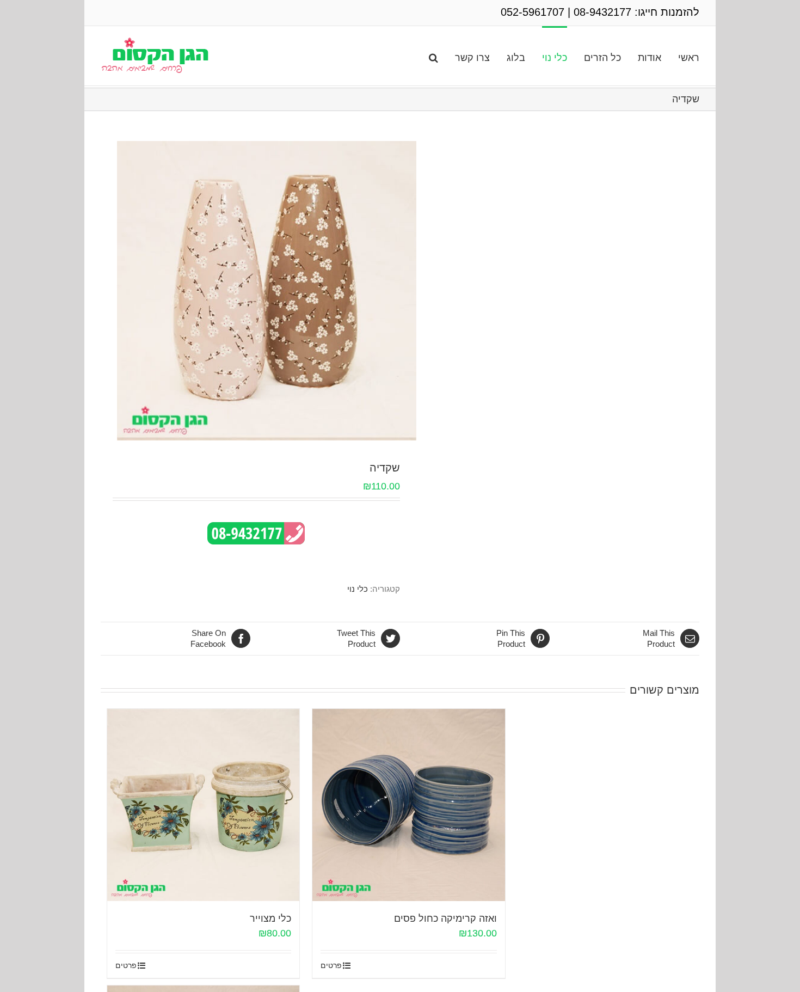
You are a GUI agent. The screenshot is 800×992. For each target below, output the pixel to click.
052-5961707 (532, 12)
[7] (266, 290)
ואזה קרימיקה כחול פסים (445, 918)
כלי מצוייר (270, 918)
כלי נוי (357, 588)
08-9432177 (602, 12)
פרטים (126, 965)
